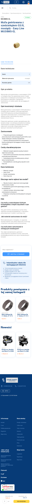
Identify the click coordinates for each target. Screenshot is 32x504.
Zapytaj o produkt (17, 254)
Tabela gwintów (20, 437)
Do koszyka (21, 501)
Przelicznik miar (20, 440)
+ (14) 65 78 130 (21, 386)
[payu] (15, 474)
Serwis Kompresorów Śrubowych (6, 456)
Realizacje (19, 445)
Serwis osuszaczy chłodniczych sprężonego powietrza (7, 465)
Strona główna (5, 13)
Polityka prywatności (5, 428)
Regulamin (3, 431)
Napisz (7, 391)
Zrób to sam (20, 425)
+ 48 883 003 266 (7, 386)
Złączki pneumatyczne (15, 13)
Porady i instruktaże (21, 422)
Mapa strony (4, 434)
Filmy (18, 443)
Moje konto (19, 459)
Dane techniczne (7, 62)
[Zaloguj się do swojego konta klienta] (23, 2)
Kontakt (2, 422)
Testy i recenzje (20, 428)
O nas (2, 425)
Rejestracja (19, 456)
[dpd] (15, 481)
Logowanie (19, 454)
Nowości (19, 431)
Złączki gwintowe (27, 13)
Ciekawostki (20, 434)
